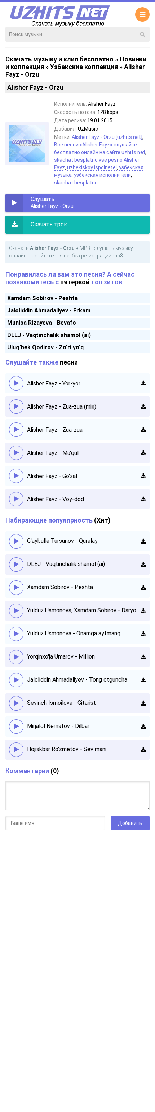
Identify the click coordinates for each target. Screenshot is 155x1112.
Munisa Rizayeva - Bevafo (41, 322)
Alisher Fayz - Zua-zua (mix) (61, 406)
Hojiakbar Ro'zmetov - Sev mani (66, 749)
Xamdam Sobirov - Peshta (42, 298)
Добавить (130, 823)
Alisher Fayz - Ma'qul (53, 453)
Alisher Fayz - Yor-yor (53, 383)
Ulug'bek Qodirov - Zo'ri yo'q (45, 347)
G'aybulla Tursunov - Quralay (62, 540)
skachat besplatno (76, 183)
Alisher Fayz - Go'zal (52, 476)
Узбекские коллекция (84, 67)
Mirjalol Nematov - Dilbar (58, 726)
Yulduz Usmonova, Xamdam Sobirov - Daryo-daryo (84, 610)
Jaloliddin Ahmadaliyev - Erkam (48, 310)
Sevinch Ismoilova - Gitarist (61, 702)
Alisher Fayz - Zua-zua (55, 429)
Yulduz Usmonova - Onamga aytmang (73, 633)
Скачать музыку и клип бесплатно (59, 59)
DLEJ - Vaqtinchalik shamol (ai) (49, 335)
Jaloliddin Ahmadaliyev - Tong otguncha (77, 679)
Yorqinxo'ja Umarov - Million (61, 656)
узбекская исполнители (102, 175)
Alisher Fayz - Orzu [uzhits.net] (107, 137)
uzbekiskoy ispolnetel (92, 167)
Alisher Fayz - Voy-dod (55, 499)
